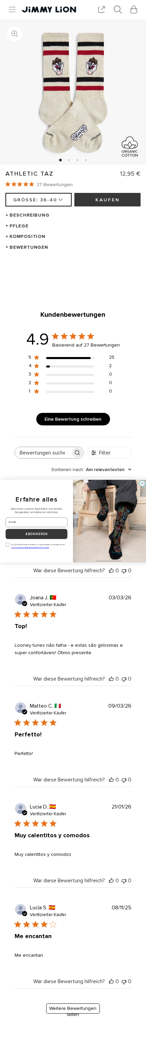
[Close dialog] (142, 483)
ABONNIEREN (36, 534)
